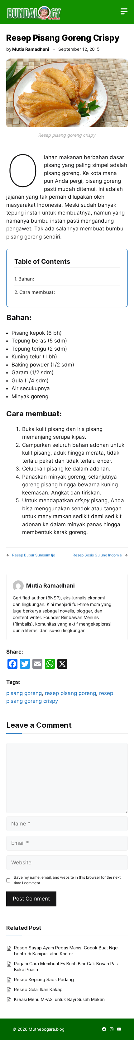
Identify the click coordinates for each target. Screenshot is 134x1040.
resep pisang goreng (70, 693)
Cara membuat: (37, 292)
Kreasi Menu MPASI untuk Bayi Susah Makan (59, 999)
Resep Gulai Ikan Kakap (38, 989)
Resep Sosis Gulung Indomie (97, 555)
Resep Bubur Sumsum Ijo (33, 555)
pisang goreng (24, 693)
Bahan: (26, 279)
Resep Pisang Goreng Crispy (62, 38)
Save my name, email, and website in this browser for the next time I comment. (67, 880)
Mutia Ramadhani (30, 49)
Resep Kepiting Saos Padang (44, 979)
